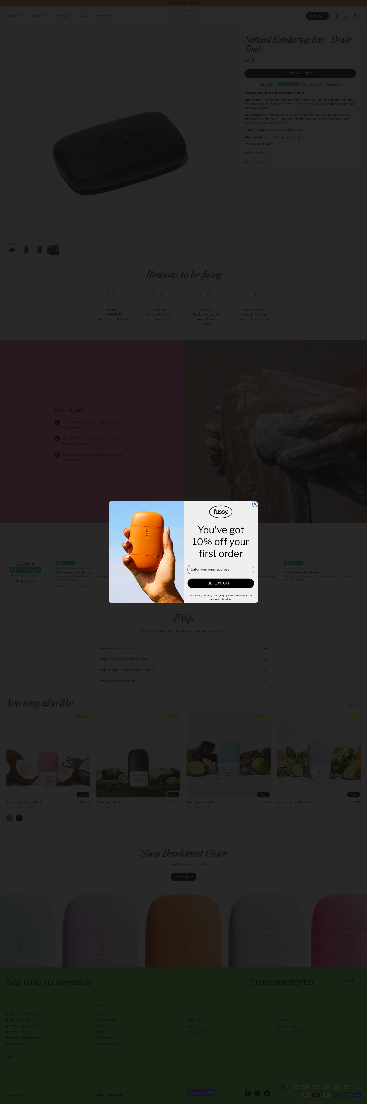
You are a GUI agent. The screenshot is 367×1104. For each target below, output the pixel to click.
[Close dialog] (255, 504)
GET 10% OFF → (220, 583)
